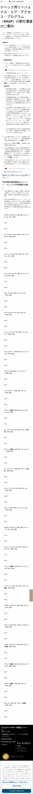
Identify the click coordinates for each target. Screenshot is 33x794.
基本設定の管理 (16, 786)
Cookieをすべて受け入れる (16, 791)
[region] (16, 777)
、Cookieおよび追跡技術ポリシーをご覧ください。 (16, 781)
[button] (1, 1)
